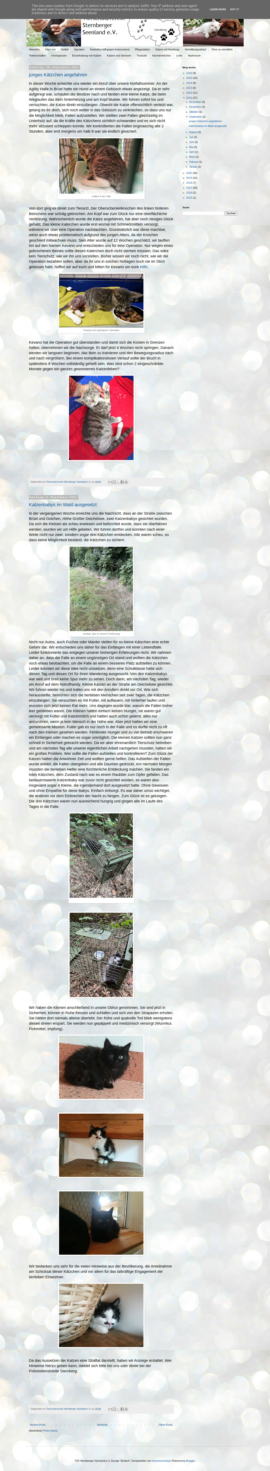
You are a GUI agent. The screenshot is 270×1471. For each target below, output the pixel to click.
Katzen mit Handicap (167, 49)
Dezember (195, 102)
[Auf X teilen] (118, 482)
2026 (189, 73)
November (195, 106)
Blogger (190, 1460)
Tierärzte (142, 55)
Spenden (79, 49)
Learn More (218, 9)
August (193, 132)
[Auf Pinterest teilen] (126, 482)
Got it (234, 9)
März (192, 156)
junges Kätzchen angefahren (58, 74)
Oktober (194, 111)
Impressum (194, 55)
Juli (191, 137)
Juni (192, 142)
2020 (189, 173)
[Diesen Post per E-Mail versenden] (110, 482)
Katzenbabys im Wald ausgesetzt (63, 504)
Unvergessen (59, 55)
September (195, 116)
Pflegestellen (142, 49)
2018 (189, 182)
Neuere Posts (38, 1424)
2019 (189, 177)
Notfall (65, 49)
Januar (193, 166)
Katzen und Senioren (119, 55)
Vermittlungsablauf (195, 49)
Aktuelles (34, 49)
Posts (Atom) (50, 1430)
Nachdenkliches (161, 55)
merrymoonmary (161, 1460)
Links (179, 55)
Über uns (50, 49)
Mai (191, 147)
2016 (189, 192)
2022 (189, 92)
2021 (189, 97)
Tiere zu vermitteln (222, 49)
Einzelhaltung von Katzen (86, 55)
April (192, 152)
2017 (189, 187)
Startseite (102, 1424)
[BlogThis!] (114, 482)
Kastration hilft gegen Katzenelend (110, 49)
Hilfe (143, 267)
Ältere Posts (166, 1424)
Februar (194, 161)
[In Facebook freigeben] (122, 482)
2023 (189, 87)
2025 (189, 78)
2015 (189, 197)
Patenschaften (37, 55)
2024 (189, 83)
